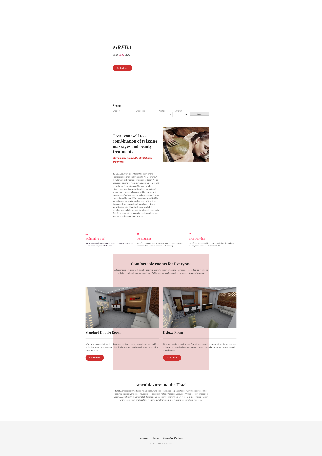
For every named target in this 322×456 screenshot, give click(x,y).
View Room (94, 357)
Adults (162, 111)
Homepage (143, 438)
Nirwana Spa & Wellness (173, 438)
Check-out (140, 111)
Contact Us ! (122, 68)
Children (178, 111)
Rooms (155, 438)
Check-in (116, 111)
